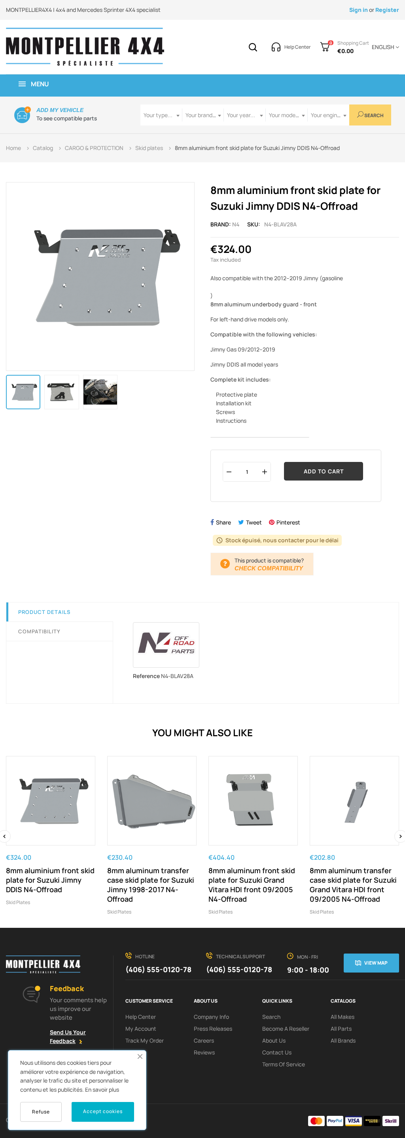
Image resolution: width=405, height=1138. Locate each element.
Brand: (220, 224)
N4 (235, 224)
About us (274, 1040)
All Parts (341, 1028)
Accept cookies (103, 1111)
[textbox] (161, 114)
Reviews (204, 1052)
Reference (146, 676)
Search (373, 115)
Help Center (140, 1016)
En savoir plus (102, 1089)
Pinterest (288, 522)
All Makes (342, 1016)
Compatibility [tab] (39, 631)
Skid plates (18, 902)
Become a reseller (285, 1028)
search (271, 1016)
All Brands (343, 1040)
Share (223, 522)
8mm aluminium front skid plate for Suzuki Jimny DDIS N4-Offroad (50, 880)
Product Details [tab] (44, 612)
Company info (211, 1016)
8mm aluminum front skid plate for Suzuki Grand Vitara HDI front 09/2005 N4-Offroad (251, 885)
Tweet (254, 522)
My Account (140, 1028)
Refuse (41, 1111)
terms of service (283, 1064)
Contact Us (276, 1052)
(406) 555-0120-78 (158, 969)
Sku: (253, 224)
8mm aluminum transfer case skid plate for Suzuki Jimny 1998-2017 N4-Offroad (150, 885)
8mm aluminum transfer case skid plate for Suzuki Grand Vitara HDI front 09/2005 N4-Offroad (353, 885)
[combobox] (161, 114)
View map (376, 962)
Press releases (213, 1028)
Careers (204, 1040)
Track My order (144, 1040)
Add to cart (324, 471)
